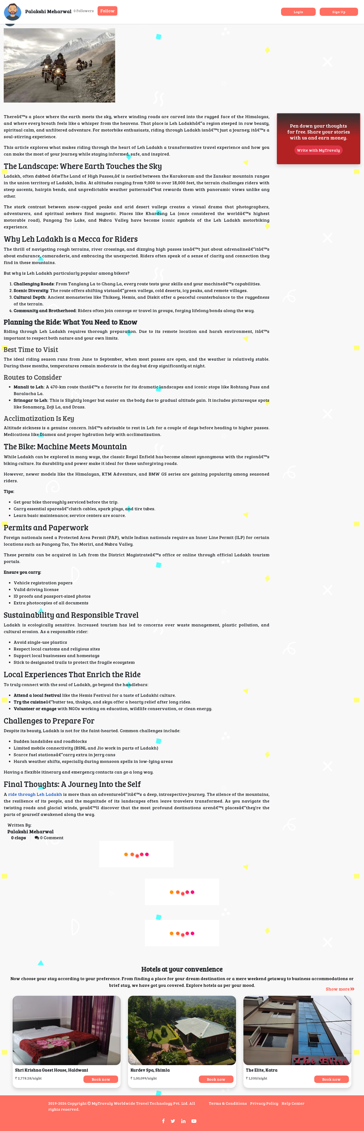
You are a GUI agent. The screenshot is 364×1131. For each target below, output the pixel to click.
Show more (338, 989)
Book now (101, 1079)
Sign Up (338, 11)
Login (298, 11)
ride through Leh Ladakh (35, 794)
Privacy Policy (264, 1103)
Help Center (293, 1103)
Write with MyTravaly (318, 150)
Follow (107, 11)
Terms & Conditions (228, 1103)
